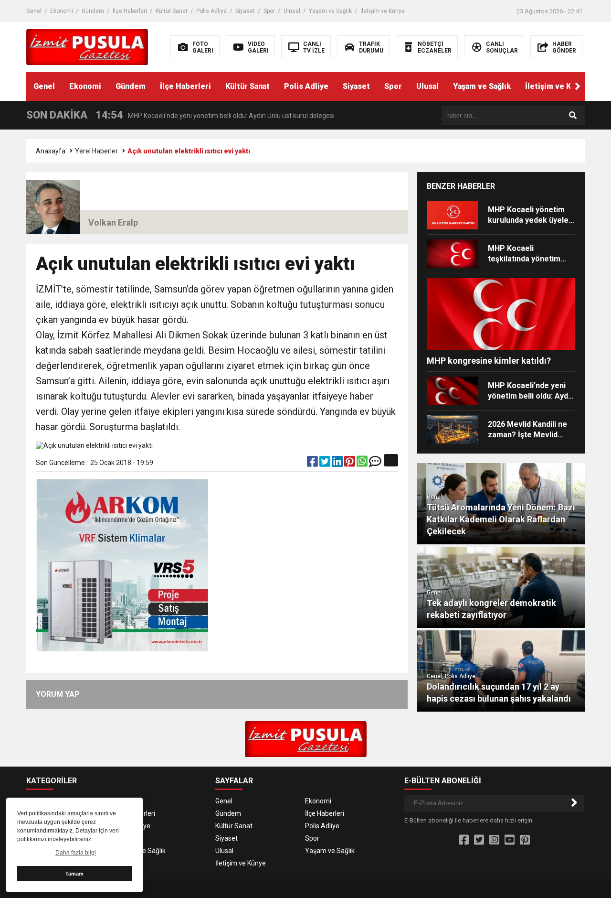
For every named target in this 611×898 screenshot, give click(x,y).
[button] (577, 86)
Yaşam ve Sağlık (330, 11)
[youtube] (510, 840)
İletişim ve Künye (382, 11)
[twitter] (325, 463)
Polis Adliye (211, 11)
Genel (34, 11)
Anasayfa (50, 151)
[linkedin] (338, 463)
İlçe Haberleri (130, 11)
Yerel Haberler (96, 151)
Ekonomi (61, 11)
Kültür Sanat (172, 11)
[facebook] (313, 463)
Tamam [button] (74, 873)
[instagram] (494, 840)
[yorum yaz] (375, 463)
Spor (269, 11)
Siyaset (245, 11)
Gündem (93, 11)
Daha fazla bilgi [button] (75, 852)
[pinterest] (350, 463)
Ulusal (292, 11)
